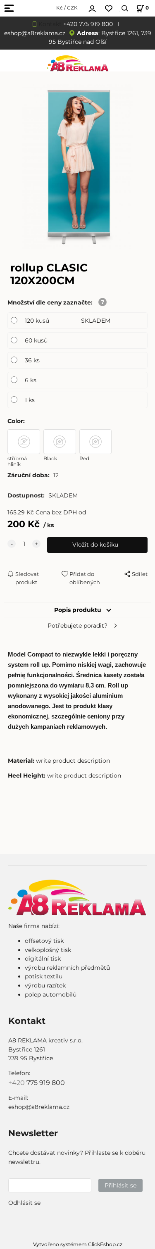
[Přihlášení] (92, 7)
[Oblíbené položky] (109, 8)
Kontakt (50, 24)
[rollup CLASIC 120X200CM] (78, 166)
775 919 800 (45, 1083)
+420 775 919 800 (88, 24)
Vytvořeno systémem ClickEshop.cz (77, 1244)
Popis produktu (77, 610)
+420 (17, 1083)
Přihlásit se (120, 1185)
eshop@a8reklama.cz (34, 33)
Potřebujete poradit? (77, 625)
